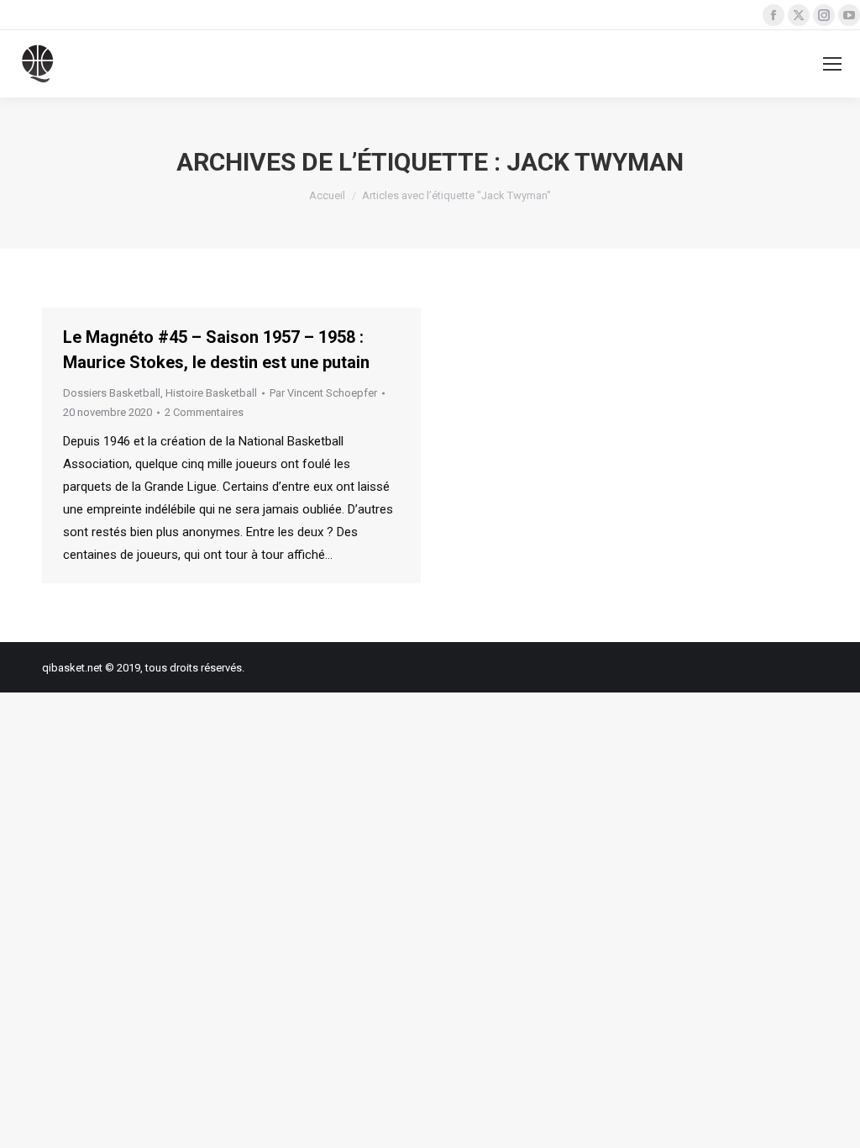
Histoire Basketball (211, 393)
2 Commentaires (204, 412)
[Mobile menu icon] (832, 64)
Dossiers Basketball (111, 393)
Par (323, 393)
